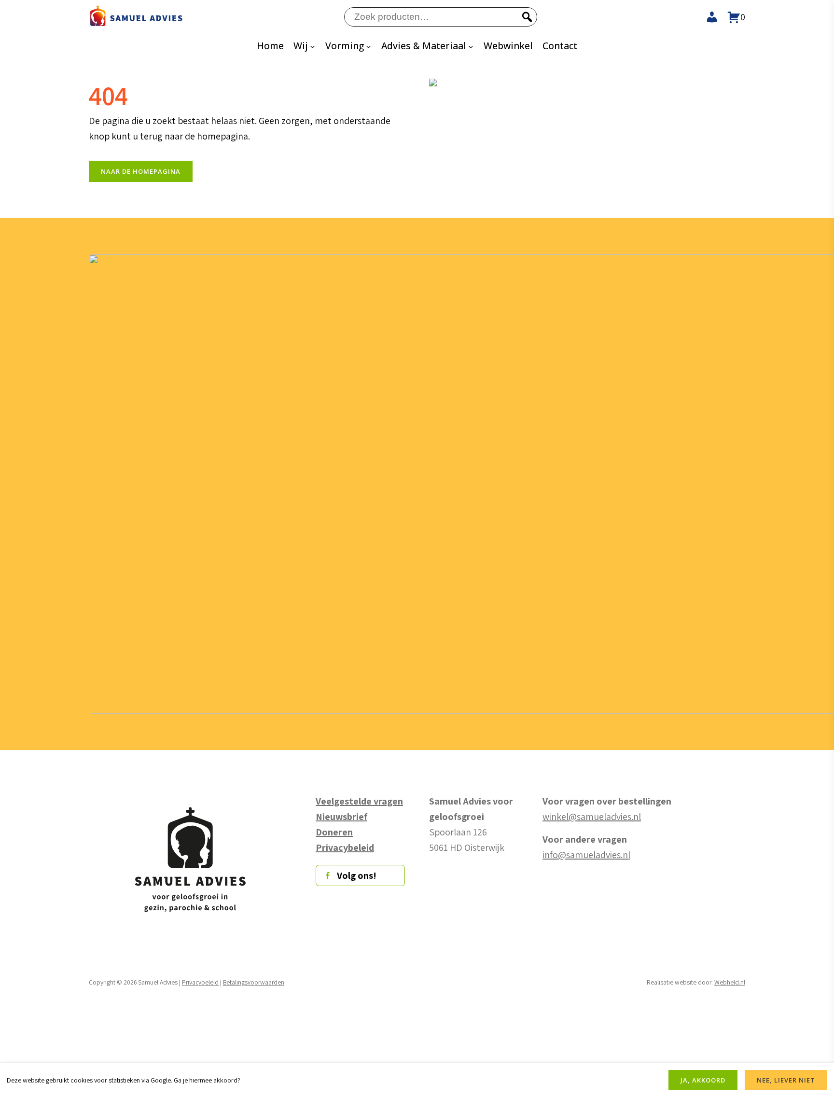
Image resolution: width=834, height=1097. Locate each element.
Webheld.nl (729, 982)
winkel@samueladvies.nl (591, 816)
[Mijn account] (707, 17)
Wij (300, 45)
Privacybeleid (200, 982)
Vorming (344, 45)
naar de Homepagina (141, 171)
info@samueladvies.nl (586, 854)
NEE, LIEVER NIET (786, 1080)
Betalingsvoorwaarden (253, 982)
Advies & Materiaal (423, 45)
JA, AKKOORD (703, 1080)
